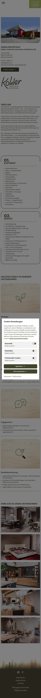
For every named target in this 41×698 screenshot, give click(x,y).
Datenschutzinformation (19, 338)
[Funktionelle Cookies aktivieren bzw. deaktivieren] (34, 358)
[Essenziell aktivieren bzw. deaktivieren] (34, 344)
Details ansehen (9, 346)
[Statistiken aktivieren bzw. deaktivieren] (34, 351)
